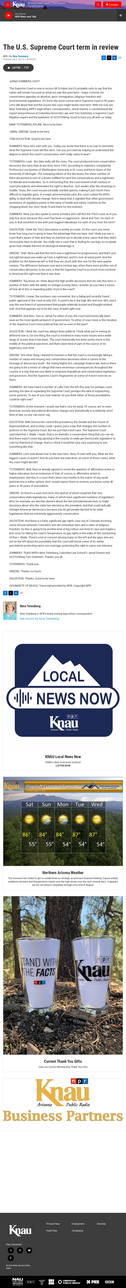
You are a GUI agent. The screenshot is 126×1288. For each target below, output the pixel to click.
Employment (78, 1224)
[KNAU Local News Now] (63, 690)
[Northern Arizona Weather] (63, 821)
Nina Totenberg (20, 56)
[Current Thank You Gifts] (63, 975)
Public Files (51, 1231)
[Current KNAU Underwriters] (63, 1099)
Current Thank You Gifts (63, 1061)
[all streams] (121, 15)
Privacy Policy (53, 1224)
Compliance (77, 1231)
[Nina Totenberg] (10, 610)
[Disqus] (63, 1171)
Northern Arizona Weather (63, 872)
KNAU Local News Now (63, 756)
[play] (8, 15)
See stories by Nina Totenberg (39, 618)
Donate (113, 4)
